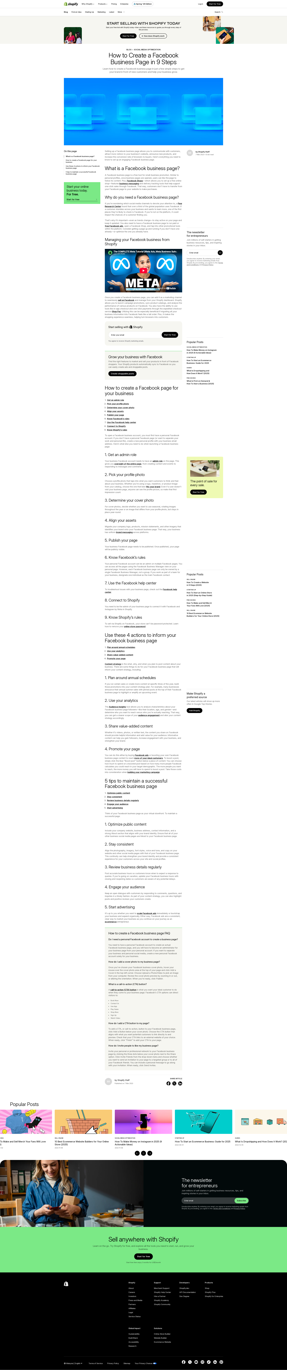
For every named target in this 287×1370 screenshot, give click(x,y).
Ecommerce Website (162, 1342)
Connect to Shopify (116, 426)
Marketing (101, 12)
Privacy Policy (207, 265)
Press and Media (135, 1300)
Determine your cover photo (120, 407)
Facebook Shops (135, 181)
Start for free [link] (170, 335)
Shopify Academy (161, 1300)
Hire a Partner (160, 1296)
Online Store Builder (162, 1334)
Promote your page (116, 658)
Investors (132, 1296)
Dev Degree (184, 1296)
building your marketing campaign (143, 772)
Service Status (134, 1316)
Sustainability (134, 1334)
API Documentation (187, 1292)
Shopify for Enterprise (214, 1296)
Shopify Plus (210, 1292)
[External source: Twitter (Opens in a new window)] (190, 1362)
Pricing (114, 4)
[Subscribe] (220, 252)
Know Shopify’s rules (117, 430)
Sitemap (126, 1363)
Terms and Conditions (221, 1208)
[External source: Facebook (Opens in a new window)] (183, 1362)
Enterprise (124, 4)
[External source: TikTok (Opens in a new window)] (209, 1362)
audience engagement (149, 715)
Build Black (133, 1338)
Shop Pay (116, 311)
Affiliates (132, 1308)
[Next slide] (149, 1153)
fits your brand (153, 486)
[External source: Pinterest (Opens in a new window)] (221, 1362)
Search (217, 12)
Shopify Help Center (162, 1292)
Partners (132, 1304)
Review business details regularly (123, 800)
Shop (207, 1288)
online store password (134, 626)
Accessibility (133, 1342)
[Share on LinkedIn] (180, 1083)
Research (132, 1346)
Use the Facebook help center (121, 422)
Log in (200, 4)
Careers (131, 1292)
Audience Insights (117, 707)
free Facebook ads (114, 226)
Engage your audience (117, 804)
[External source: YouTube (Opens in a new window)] (196, 1362)
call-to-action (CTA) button (123, 990)
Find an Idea (76, 12)
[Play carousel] (143, 1153)
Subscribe (241, 1201)
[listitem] (143, 1128)
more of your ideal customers (148, 758)
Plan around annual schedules (121, 647)
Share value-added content (120, 655)
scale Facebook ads (146, 913)
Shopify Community (162, 1304)
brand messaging (124, 532)
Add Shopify (194, 710)
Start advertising (115, 808)
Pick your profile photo (118, 404)
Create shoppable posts (122, 373)
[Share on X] (174, 1083)
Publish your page (115, 415)
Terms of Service (96, 1363)
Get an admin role (115, 400)
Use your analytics (116, 651)
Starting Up (89, 12)
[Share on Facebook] (168, 1083)
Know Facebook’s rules (118, 418)
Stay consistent (114, 797)
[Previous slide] (137, 1153)
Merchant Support (161, 1288)
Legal (130, 1312)
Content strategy (113, 664)
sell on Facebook (126, 300)
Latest (111, 12)
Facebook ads (142, 755)
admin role (158, 461)
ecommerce (111, 922)
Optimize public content (118, 793)
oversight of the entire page (127, 464)
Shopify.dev (184, 1288)
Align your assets (115, 411)
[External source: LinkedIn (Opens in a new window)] (215, 1362)
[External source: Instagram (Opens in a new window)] (202, 1362)
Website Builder (160, 1338)
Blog (66, 12)
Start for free (215, 4)
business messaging (129, 183)
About (131, 1288)
